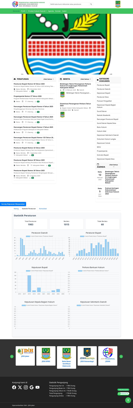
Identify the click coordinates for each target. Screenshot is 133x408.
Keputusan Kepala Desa (105, 159)
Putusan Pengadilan (104, 101)
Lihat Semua (48, 79)
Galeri (64, 11)
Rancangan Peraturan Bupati (107, 119)
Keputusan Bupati (103, 93)
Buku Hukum (102, 127)
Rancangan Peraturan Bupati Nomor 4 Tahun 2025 (33, 106)
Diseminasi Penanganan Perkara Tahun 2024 (75, 105)
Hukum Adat (101, 131)
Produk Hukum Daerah (36, 11)
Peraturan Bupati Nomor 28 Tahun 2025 (29, 160)
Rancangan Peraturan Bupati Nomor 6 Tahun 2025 (33, 117)
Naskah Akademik (103, 115)
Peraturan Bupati (103, 85)
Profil (23, 11)
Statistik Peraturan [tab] (29, 209)
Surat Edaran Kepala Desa (106, 123)
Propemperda (102, 151)
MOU (99, 147)
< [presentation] (11, 356)
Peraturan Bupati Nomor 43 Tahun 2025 (29, 84)
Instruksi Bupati (103, 155)
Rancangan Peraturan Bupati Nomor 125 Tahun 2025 (34, 137)
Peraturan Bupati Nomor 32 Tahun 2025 (29, 148)
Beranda (16, 11)
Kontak (58, 11)
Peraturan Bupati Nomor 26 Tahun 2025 (29, 170)
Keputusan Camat (103, 143)
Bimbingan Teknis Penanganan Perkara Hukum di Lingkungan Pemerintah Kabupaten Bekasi (75, 86)
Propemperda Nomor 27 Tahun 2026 (27, 96)
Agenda (51, 11)
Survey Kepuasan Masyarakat (13, 204)
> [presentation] (121, 356)
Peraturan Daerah (103, 89)
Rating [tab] (16, 209)
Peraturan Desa (103, 97)
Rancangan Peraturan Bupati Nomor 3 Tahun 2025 (33, 127)
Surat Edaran (102, 111)
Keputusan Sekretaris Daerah (108, 135)
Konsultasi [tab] (43, 209)
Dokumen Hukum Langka (106, 139)
